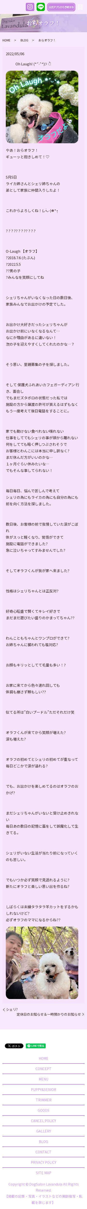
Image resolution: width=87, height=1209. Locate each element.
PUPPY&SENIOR (43, 1089)
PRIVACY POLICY (43, 1162)
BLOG (24, 40)
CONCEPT (43, 1068)
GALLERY (43, 1131)
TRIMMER (43, 1099)
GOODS (43, 1110)
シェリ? (12, 1009)
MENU (43, 1079)
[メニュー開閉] (80, 7)
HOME (6, 40)
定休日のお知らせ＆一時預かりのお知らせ (49, 1014)
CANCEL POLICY (43, 1120)
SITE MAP (43, 1172)
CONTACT (43, 1151)
